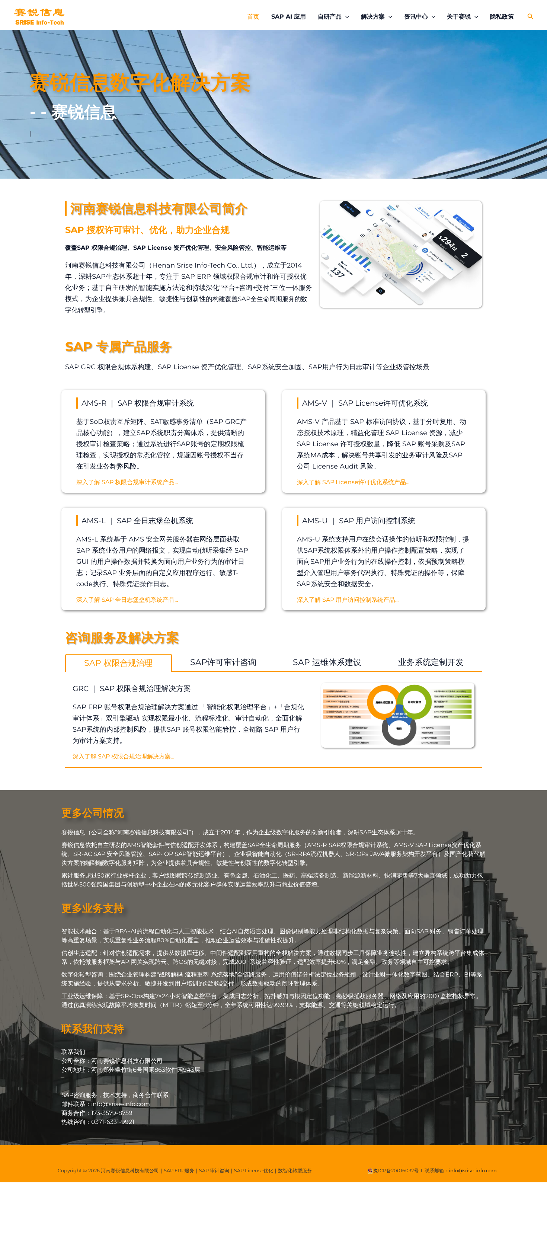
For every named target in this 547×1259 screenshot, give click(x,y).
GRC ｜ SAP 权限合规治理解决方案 (132, 688)
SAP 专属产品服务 (118, 346)
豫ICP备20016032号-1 (397, 1170)
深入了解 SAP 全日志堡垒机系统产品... (127, 599)
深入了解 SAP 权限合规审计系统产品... (127, 482)
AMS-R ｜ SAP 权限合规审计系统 (137, 403)
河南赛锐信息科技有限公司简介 (158, 208)
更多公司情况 (92, 812)
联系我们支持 (92, 1028)
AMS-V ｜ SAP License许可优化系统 (365, 403)
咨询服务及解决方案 (122, 637)
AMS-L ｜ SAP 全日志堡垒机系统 (137, 520)
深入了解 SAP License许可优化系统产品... (353, 482)
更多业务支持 (92, 908)
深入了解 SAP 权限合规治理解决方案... (123, 756)
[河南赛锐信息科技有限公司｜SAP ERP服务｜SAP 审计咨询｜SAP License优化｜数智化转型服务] (39, 16)
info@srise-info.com (473, 1170)
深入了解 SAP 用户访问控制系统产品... (348, 599)
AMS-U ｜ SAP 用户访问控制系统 (358, 520)
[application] (345, 17)
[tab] (118, 663)
